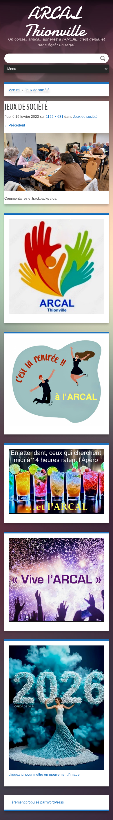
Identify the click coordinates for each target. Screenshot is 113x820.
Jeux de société (37, 90)
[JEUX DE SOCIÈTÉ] (56, 162)
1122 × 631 (54, 117)
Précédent (14, 125)
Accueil (15, 90)
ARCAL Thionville (54, 21)
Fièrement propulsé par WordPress (36, 802)
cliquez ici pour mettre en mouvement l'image (44, 775)
